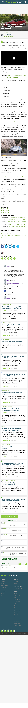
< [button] (19, 564)
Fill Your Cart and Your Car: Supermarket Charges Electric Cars (14, 241)
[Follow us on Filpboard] (14, 258)
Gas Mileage (4, 588)
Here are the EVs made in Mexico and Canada (13, 447)
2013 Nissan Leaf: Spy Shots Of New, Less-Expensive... (14, 221)
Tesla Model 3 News (20, 201)
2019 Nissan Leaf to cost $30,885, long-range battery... (14, 219)
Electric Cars (10, 12)
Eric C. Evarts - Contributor (9, 253)
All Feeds (16, 593)
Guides (15, 606)
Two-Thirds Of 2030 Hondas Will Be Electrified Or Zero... (14, 223)
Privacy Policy (17, 625)
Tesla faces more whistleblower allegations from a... (14, 217)
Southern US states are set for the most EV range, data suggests (12, 463)
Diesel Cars (3, 596)
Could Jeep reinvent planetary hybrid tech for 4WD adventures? (13, 375)
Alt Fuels (3, 594)
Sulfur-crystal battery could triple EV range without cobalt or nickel (13, 499)
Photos (16, 581)
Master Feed (17, 595)
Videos (15, 583)
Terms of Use (17, 619)
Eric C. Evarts (7, 32)
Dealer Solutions (18, 588)
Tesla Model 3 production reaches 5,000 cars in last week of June (17, 122)
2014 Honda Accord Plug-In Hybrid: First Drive (14, 225)
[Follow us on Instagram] (8, 258)
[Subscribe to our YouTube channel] (11, 258)
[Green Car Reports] (14, 2)
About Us (16, 613)
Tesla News (4, 204)
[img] (2, 246)
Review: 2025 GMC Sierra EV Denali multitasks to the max (13, 357)
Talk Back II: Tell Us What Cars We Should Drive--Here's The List (13, 236)
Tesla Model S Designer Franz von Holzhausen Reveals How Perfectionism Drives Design (14, 233)
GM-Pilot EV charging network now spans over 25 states (13, 483)
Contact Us (16, 615)
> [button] (25, 564)
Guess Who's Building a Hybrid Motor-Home (10, 239)
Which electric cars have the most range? (12, 393)
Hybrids (3, 590)
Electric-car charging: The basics (12, 341)
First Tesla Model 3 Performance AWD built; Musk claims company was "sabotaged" (16, 176)
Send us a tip (5, 209)
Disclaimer (16, 621)
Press (15, 617)
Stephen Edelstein (6, 386)
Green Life (16, 608)
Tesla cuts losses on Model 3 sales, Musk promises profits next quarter (16, 76)
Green (9, 201)
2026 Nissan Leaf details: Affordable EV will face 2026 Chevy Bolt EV (13, 409)
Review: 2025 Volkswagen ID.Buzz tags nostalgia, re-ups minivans (12, 307)
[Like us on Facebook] (2, 258)
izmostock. (24, 633)
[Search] (25, 2)
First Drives (17, 599)
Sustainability (4, 585)
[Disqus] (14, 282)
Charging (3, 581)
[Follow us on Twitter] (5, 258)
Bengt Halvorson (6, 310)
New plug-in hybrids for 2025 (11, 325)
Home (2, 12)
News (5, 12)
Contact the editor (6, 212)
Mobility (3, 583)
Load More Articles (9, 516)
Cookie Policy (17, 623)
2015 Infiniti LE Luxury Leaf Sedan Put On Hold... (14, 227)
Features (3, 598)
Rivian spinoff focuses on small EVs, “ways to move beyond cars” (13, 429)
